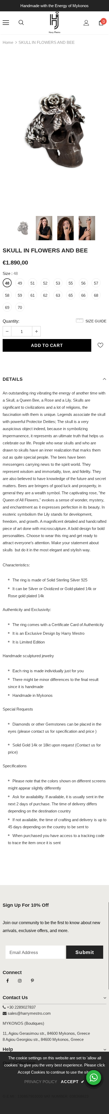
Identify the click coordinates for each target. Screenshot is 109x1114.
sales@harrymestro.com (29, 1013)
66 (83, 295)
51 (32, 283)
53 (58, 283)
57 (96, 283)
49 (20, 283)
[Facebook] (7, 980)
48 (7, 283)
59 (20, 295)
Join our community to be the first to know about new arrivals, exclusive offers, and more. (51, 926)
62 (45, 295)
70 (20, 307)
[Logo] (54, 23)
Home (8, 42)
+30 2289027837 (21, 1007)
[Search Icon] (21, 22)
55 (71, 283)
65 (71, 295)
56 (83, 283)
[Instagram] (20, 980)
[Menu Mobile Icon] (6, 23)
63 (58, 295)
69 (7, 307)
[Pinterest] (32, 980)
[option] (54, 130)
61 (32, 295)
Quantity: (11, 321)
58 (7, 295)
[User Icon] (86, 23)
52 (45, 283)
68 (96, 295)
